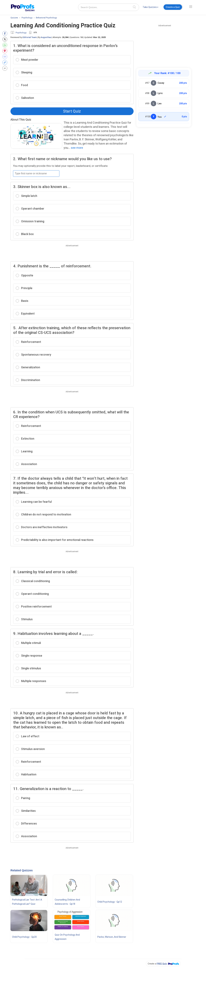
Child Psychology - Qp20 (24, 937)
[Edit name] (165, 116)
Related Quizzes (21, 870)
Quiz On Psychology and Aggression (67, 936)
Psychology (21, 32)
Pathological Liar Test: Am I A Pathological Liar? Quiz (27, 901)
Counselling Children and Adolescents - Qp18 (67, 901)
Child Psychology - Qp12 (109, 901)
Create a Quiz (173, 7)
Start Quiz (72, 111)
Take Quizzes (150, 7)
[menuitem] (150, 7)
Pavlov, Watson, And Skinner (111, 937)
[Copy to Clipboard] (5, 62)
